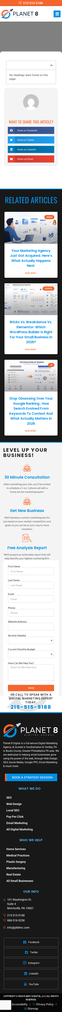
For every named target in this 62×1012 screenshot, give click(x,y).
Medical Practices (17, 855)
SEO (9, 797)
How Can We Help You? (21, 663)
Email (11, 594)
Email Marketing (17, 823)
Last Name (14, 580)
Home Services (16, 849)
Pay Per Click (15, 816)
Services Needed (17, 635)
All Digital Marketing (19, 829)
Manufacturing (15, 868)
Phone (11, 608)
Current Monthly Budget (21, 649)
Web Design (14, 804)
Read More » (31, 273)
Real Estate (13, 874)
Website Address (17, 621)
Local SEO (12, 810)
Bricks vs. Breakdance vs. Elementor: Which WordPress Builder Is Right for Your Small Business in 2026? (31, 332)
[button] (51, 65)
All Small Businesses (19, 881)
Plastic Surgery (16, 861)
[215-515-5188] (31, 3)
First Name (14, 566)
